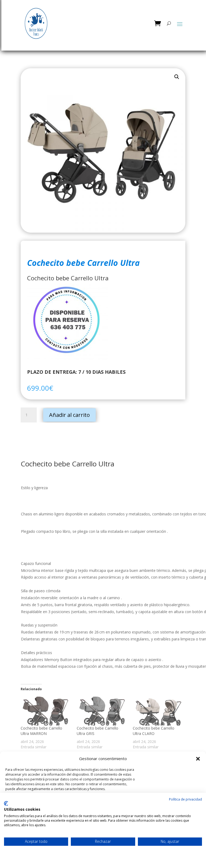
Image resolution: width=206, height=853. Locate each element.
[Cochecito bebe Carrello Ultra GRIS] (102, 711)
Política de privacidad (185, 799)
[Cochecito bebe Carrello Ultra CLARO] (158, 711)
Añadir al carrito (69, 414)
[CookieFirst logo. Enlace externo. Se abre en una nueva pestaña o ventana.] (6, 803)
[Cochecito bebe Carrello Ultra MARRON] (46, 711)
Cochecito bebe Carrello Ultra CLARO (153, 731)
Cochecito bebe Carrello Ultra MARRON (41, 731)
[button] (198, 758)
